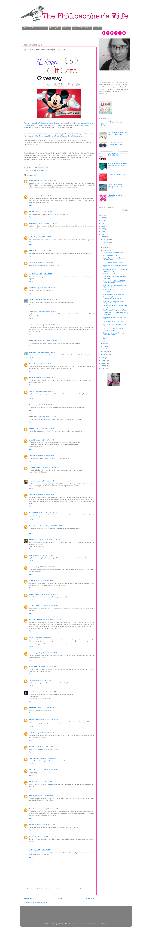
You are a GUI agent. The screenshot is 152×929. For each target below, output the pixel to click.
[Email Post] (35, 167)
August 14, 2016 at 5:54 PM (45, 428)
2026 (103, 218)
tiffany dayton (34, 770)
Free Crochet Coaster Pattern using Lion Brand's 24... (114, 277)
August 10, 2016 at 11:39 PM (50, 325)
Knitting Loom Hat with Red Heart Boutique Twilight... (113, 333)
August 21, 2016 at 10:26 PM (46, 836)
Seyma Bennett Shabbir (37, 526)
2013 (103, 363)
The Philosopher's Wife (44, 123)
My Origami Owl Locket (115, 122)
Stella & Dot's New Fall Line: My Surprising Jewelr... (113, 329)
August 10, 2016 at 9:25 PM (47, 311)
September (107, 247)
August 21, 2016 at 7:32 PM (44, 795)
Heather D (32, 824)
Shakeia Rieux (34, 719)
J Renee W (32, 836)
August (105, 250)
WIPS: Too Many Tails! (110, 274)
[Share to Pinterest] (47, 167)
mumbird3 (32, 288)
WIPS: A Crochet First (110, 255)
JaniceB (32, 637)
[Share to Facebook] (45, 167)
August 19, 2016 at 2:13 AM (44, 555)
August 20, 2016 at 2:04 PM (44, 637)
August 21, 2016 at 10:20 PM (45, 824)
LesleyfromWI (33, 299)
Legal (75, 28)
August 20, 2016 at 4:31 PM (48, 666)
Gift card (37, 170)
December (106, 239)
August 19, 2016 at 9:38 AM (45, 567)
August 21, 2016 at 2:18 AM (45, 733)
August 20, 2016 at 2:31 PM (48, 653)
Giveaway (44, 170)
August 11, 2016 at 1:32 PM (43, 364)
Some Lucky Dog (35, 539)
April (30, 250)
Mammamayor (34, 653)
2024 (103, 220)
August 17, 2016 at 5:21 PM (45, 494)
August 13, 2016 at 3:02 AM (43, 405)
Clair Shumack (34, 809)
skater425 (32, 733)
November (106, 242)
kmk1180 (32, 440)
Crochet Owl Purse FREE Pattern (113, 252)
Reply (31, 190)
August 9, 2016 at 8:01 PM (43, 211)
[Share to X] (43, 167)
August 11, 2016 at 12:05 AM (47, 340)
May (104, 343)
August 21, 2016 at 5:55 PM (48, 770)
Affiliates (97, 28)
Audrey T (32, 428)
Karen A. (32, 795)
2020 (103, 226)
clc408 (31, 237)
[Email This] (39, 167)
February (106, 351)
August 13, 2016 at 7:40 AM (47, 416)
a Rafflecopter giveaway (32, 164)
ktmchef (32, 274)
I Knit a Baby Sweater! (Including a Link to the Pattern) (115, 186)
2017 (103, 234)
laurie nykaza (33, 512)
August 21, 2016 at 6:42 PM (43, 781)
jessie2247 (32, 746)
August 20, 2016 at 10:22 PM (44, 707)
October (106, 245)
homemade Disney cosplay (53, 125)
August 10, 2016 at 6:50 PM (48, 299)
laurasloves (33, 692)
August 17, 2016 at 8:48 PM (55, 526)
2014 (103, 360)
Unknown (32, 262)
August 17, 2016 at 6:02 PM (48, 512)
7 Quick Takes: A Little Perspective (115, 196)
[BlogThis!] (41, 167)
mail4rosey (33, 352)
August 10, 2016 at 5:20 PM (44, 274)
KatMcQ (31, 391)
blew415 (32, 707)
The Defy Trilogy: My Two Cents (113, 321)
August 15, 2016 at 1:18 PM (45, 455)
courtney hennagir (35, 619)
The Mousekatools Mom (43, 136)
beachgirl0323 (34, 606)
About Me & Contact (39, 28)
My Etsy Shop (55, 28)
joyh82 (31, 377)
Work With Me (86, 28)
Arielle (31, 364)
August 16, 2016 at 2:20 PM (45, 481)
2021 (103, 223)
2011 (103, 368)
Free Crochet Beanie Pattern (117, 174)
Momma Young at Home (63, 136)
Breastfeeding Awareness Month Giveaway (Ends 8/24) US (113, 297)
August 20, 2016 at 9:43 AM (49, 594)
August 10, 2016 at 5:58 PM (46, 288)
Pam (30, 680)
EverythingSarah (35, 467)
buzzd (31, 781)
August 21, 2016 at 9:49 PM (49, 809)
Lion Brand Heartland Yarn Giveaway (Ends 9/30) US (116, 143)
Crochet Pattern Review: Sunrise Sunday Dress (113, 258)
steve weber (33, 223)
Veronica (32, 481)
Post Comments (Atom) (40, 902)
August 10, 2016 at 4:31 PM (45, 262)
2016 (103, 237)
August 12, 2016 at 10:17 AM (43, 377)
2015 (103, 358)
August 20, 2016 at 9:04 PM (47, 692)
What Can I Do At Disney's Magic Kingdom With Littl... (113, 302)
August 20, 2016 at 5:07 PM (41, 680)
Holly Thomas (34, 758)
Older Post (90, 898)
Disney (31, 170)
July (104, 338)
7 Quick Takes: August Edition (112, 262)
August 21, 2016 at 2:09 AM (48, 719)
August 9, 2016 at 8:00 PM (43, 196)
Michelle (32, 580)
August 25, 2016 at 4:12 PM (42, 850)
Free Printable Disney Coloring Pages (115, 310)
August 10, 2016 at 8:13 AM (43, 237)
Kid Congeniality (29, 136)
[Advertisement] (61, 35)
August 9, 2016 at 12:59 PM (46, 180)
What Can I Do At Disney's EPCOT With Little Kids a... (114, 281)
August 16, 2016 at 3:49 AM (50, 467)
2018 (103, 231)
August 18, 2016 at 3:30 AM (50, 539)
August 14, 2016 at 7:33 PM (45, 440)
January (106, 354)
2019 (103, 229)
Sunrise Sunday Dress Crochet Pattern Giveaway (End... (115, 270)
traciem (31, 196)
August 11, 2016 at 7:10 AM (46, 352)
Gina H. (31, 555)
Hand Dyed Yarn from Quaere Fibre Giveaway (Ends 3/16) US (117, 165)
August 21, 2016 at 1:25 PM (48, 758)
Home (26, 28)
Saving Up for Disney (74, 134)
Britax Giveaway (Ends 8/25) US (113, 294)
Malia (31, 850)
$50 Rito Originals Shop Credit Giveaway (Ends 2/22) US (117, 133)
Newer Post (29, 898)
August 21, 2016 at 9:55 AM (46, 746)
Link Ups (66, 28)
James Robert (34, 666)
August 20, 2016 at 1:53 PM (48, 606)
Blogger (104, 924)
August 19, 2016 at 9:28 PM (44, 580)
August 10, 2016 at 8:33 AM (42, 250)
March (105, 349)
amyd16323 (33, 180)
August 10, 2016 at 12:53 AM (47, 223)
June (105, 341)
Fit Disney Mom (87, 134)
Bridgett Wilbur (34, 594)
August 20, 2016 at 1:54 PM (51, 619)
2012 (103, 366)
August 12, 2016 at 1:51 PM (44, 391)
